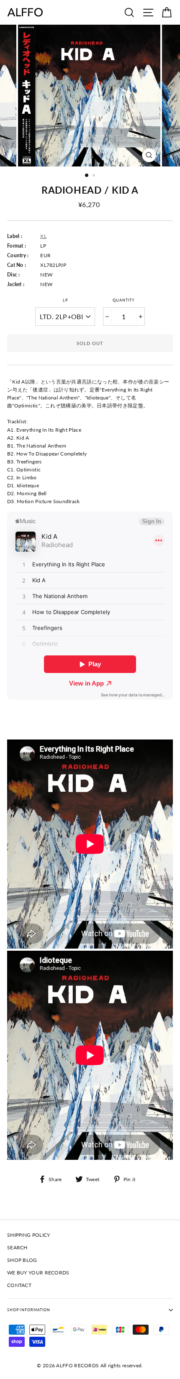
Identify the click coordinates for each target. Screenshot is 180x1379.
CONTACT (19, 1285)
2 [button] (95, 176)
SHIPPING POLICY (28, 1235)
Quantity (124, 300)
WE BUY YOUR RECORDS (38, 1272)
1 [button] (87, 176)
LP (65, 300)
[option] (90, 95)
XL (43, 236)
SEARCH (17, 1247)
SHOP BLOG (22, 1260)
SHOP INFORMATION (28, 1309)
